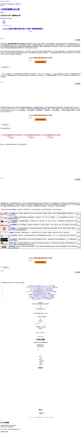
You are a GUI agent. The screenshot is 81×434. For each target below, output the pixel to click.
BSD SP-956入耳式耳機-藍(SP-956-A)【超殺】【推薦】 (41, 288)
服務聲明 (51, 417)
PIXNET (31, 417)
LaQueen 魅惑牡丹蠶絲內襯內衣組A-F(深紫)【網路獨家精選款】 (23, 28)
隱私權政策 (47, 417)
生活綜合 (10, 18)
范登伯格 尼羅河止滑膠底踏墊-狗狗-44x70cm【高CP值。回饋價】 (41, 286)
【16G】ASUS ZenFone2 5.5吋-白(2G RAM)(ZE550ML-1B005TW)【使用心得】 (41, 287)
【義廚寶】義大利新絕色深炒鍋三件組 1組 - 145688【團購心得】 (41, 294)
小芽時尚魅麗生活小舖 (9, 9)
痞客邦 (39, 313)
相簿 (4, 20)
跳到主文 (2, 12)
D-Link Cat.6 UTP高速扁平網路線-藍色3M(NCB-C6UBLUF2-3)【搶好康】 (41, 291)
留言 (42, 313)
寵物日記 (44, 316)
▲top (40, 318)
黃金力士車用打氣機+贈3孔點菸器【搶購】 (42, 293)
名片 (4, 23)
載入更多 (40, 321)
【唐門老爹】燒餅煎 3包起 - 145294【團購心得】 (41, 298)
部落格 (4, 22)
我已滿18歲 (3, 431)
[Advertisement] (40, 95)
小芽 (40, 306)
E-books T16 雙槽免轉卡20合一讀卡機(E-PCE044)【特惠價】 (41, 296)
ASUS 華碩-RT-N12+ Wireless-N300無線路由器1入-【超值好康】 (41, 297)
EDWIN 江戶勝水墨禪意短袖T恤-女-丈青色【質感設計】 (41, 290)
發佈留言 (40, 328)
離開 (7, 431)
